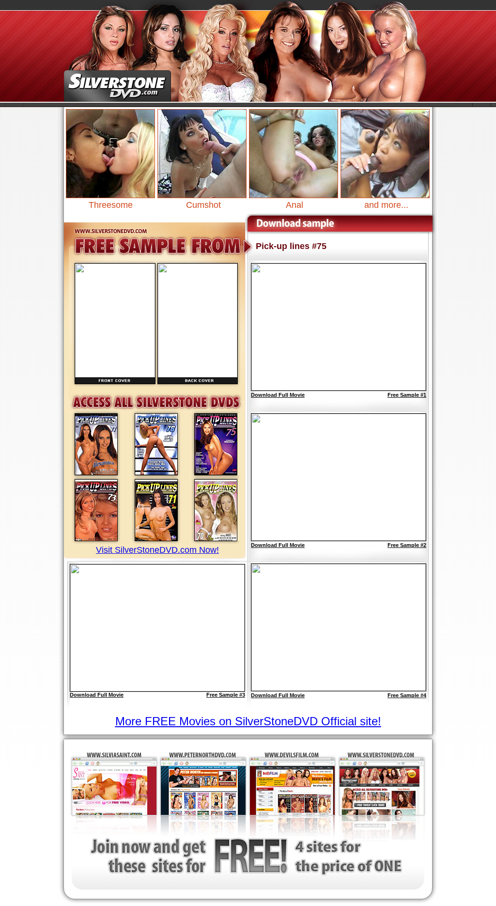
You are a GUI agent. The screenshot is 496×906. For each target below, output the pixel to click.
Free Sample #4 (407, 695)
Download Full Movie (97, 695)
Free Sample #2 (407, 545)
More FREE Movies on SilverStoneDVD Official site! (248, 721)
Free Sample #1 (407, 395)
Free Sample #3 (225, 695)
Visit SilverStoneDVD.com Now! (157, 550)
